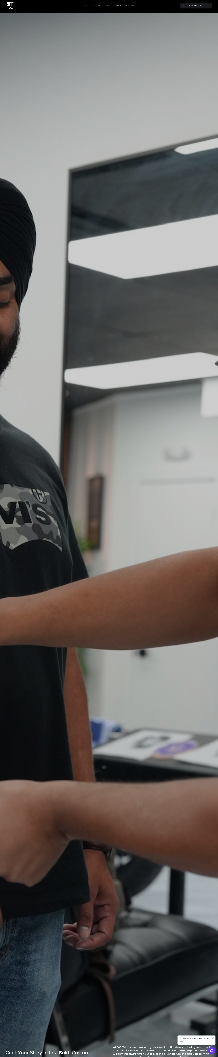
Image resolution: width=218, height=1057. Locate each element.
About (85, 6)
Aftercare (130, 6)
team (107, 6)
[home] (10, 5)
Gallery (96, 6)
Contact (117, 6)
